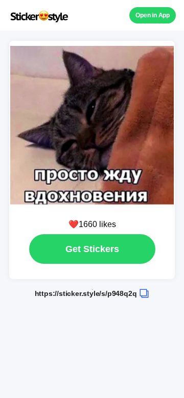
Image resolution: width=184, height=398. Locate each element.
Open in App (152, 15)
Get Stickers (92, 249)
